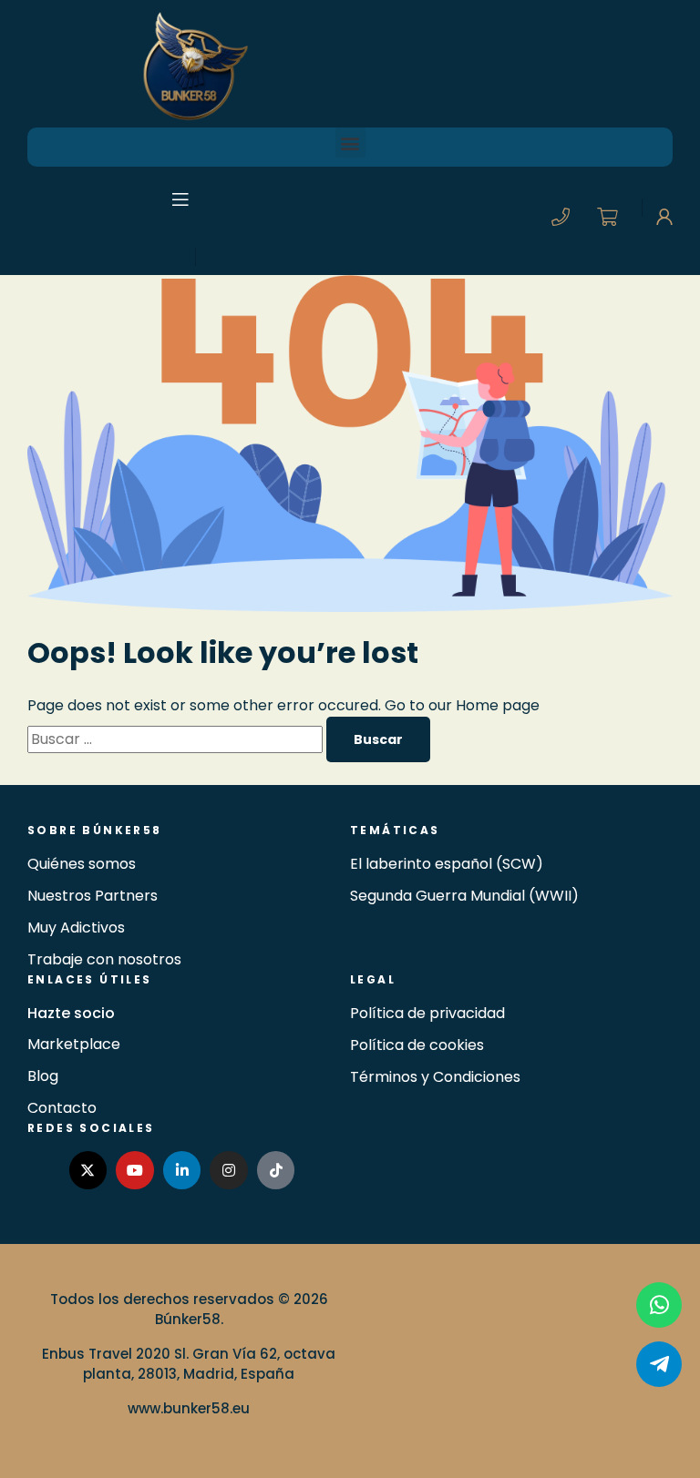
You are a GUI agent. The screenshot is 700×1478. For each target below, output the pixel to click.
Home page (498, 705)
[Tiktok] (276, 1170)
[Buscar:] (176, 739)
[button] (350, 142)
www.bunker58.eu (189, 1408)
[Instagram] (229, 1170)
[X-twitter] (88, 1170)
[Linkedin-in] (182, 1170)
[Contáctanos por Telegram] (659, 1364)
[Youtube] (135, 1170)
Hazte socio (71, 1013)
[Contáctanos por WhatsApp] (659, 1305)
